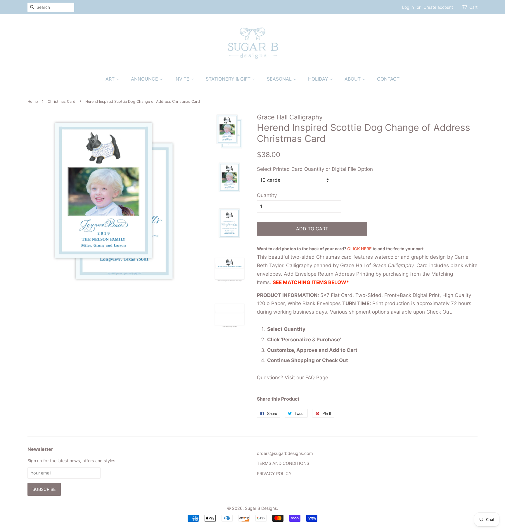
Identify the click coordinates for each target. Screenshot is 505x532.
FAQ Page (316, 377)
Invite (182, 79)
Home (32, 101)
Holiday (319, 79)
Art (111, 79)
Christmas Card (61, 101)
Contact (388, 79)
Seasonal (280, 79)
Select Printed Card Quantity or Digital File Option (315, 169)
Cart (473, 7)
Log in (408, 7)
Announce (145, 79)
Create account (438, 7)
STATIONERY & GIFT (229, 79)
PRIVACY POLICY (274, 473)
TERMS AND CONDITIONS (283, 463)
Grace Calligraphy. (393, 265)
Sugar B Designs (261, 508)
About (353, 79)
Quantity (267, 195)
